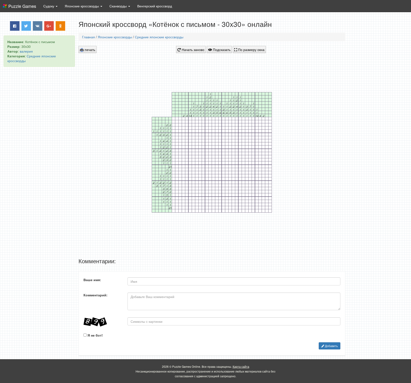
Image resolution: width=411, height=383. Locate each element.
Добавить (331, 346)
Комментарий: (95, 295)
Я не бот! (95, 335)
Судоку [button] (49, 6)
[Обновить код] (102, 322)
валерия (26, 51)
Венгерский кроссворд (154, 6)
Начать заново (192, 49)
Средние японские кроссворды (159, 37)
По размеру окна (250, 49)
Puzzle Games (22, 6)
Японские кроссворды (115, 37)
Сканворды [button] (118, 6)
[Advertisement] (39, 143)
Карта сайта (241, 366)
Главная (88, 37)
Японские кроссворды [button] (82, 6)
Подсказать (221, 49)
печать (89, 49)
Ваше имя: (92, 279)
